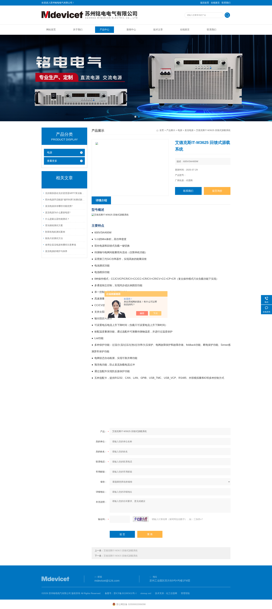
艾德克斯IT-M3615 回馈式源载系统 (121, 550)
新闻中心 (131, 29)
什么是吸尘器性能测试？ (57, 219)
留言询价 (217, 191)
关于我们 (77, 29)
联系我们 (226, 3)
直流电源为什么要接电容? (57, 212)
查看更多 (52, 160)
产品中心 (104, 29)
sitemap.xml (145, 593)
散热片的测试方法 (54, 238)
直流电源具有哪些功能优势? (59, 206)
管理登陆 (185, 593)
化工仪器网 (171, 593)
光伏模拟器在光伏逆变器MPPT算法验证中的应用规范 (65, 193)
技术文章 (158, 29)
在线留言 (215, 3)
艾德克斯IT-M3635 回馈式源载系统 (121, 556)
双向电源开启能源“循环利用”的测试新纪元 (65, 199)
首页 (161, 130)
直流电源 (189, 130)
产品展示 (170, 130)
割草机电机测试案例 (55, 232)
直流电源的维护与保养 (56, 251)
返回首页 (204, 3)
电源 (49, 152)
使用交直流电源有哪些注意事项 (60, 245)
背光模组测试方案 (54, 225)
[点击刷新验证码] (141, 519)
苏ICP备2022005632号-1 (125, 593)
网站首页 (51, 29)
